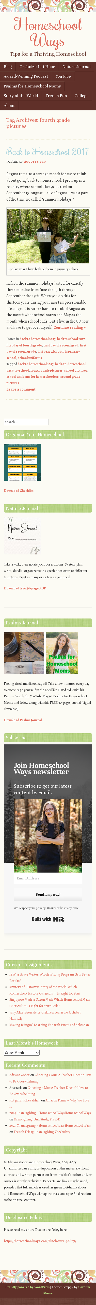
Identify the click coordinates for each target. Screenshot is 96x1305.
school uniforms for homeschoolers (32, 376)
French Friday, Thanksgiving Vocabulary (42, 1132)
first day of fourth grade (24, 345)
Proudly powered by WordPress (27, 1287)
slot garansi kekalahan (24, 1100)
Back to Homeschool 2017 (47, 151)
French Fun (56, 95)
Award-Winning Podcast (26, 76)
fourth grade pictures (47, 370)
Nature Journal (77, 66)
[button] (48, 836)
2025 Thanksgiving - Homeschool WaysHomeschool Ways (50, 1113)
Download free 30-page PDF (25, 588)
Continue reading (69, 327)
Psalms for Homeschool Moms (32, 86)
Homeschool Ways (48, 32)
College (82, 95)
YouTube (63, 76)
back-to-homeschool (70, 364)
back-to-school (17, 370)
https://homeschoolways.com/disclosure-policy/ (40, 1241)
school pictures (75, 370)
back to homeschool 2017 (37, 339)
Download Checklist (18, 490)
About (9, 105)
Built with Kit (48, 919)
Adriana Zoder (19, 1075)
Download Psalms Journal (23, 720)
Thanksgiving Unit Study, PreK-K (37, 1119)
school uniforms (30, 358)
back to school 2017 (71, 339)
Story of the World (21, 95)
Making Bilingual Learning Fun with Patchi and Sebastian (49, 1025)
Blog (8, 66)
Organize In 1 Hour (37, 66)
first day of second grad (61, 345)
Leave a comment (20, 389)
